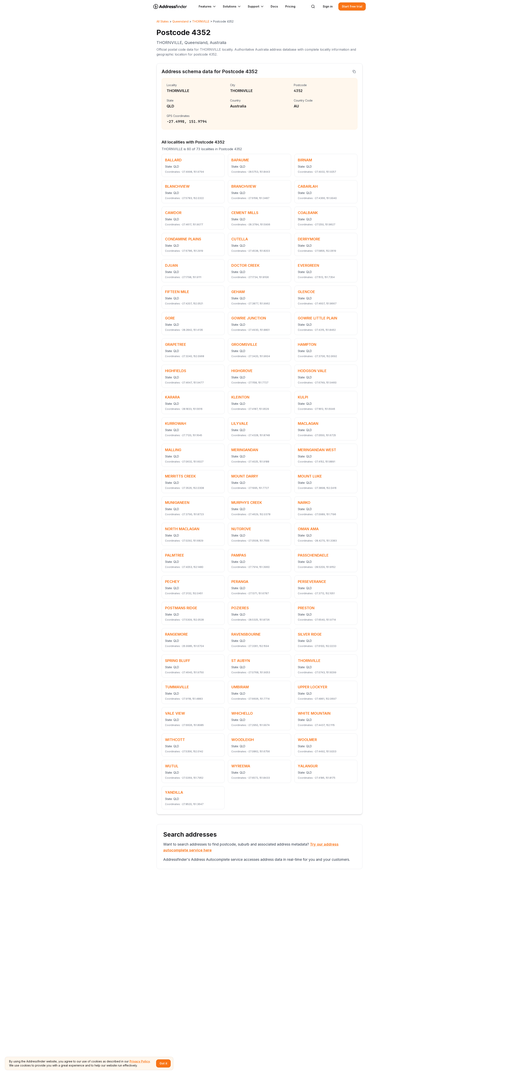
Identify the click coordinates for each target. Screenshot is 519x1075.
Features (205, 6)
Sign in (328, 6)
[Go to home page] (172, 6)
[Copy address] (354, 71)
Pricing (290, 6)
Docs (274, 6)
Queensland (180, 21)
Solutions (229, 6)
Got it (163, 1063)
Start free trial (352, 6)
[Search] (313, 6)
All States (163, 21)
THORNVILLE (200, 21)
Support (253, 6)
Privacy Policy (140, 1061)
